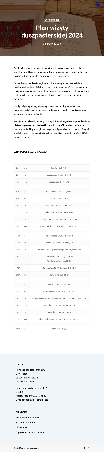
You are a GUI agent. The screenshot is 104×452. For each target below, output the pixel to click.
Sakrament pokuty (25, 422)
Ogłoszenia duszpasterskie (30, 432)
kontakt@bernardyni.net (35, 399)
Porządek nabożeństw (27, 417)
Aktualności (52, 19)
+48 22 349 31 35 (37, 396)
